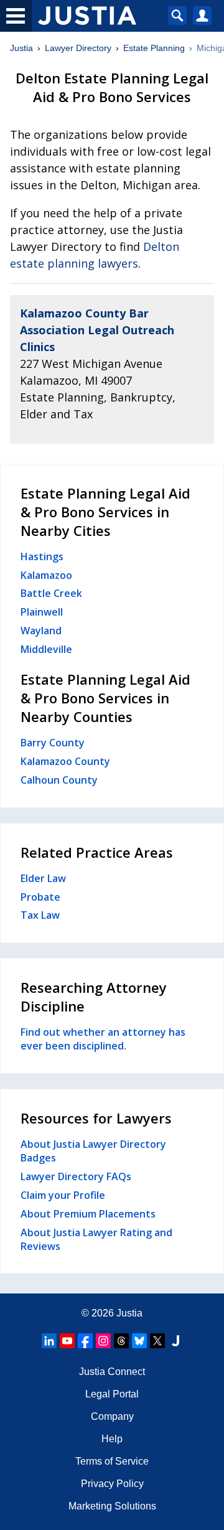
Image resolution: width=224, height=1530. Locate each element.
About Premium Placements (88, 1214)
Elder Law (43, 878)
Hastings (42, 556)
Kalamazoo (46, 575)
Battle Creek (51, 593)
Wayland (41, 630)
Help (112, 1439)
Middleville (46, 649)
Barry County (53, 742)
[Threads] (121, 1340)
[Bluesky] (139, 1340)
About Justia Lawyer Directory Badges (93, 1151)
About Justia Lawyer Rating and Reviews (96, 1239)
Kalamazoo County (65, 761)
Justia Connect (112, 1371)
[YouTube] (67, 1340)
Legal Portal (112, 1394)
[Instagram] (103, 1340)
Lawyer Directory (78, 48)
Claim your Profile (63, 1195)
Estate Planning (154, 48)
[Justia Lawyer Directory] (175, 1340)
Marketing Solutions (112, 1506)
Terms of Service (112, 1461)
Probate (40, 897)
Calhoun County (59, 780)
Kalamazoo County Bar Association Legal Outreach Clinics (97, 330)
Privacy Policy (112, 1483)
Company (112, 1416)
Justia (21, 48)
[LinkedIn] (49, 1340)
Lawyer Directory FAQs (76, 1176)
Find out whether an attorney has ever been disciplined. (103, 1039)
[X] (157, 1340)
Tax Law (40, 915)
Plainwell (42, 612)
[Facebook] (85, 1340)
